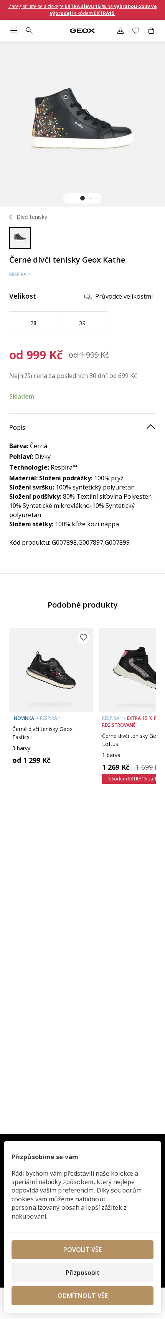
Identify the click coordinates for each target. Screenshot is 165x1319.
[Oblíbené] (135, 30)
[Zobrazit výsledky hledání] (29, 30)
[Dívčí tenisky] (11, 217)
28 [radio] (33, 323)
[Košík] (151, 30)
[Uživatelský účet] (120, 30)
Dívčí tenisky (31, 216)
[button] (82, 198)
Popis (17, 427)
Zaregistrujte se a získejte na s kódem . (82, 9)
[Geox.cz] (82, 30)
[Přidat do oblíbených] (84, 637)
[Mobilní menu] (13, 30)
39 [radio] (82, 323)
